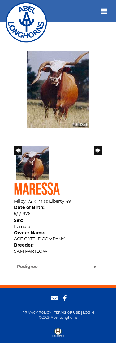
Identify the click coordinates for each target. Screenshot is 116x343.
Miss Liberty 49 (54, 201)
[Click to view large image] (58, 89)
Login (88, 312)
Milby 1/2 (23, 201)
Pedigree (27, 266)
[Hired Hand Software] (58, 334)
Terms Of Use (67, 312)
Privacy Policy (36, 312)
